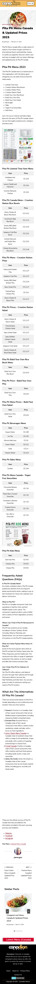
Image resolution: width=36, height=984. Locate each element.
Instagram (9, 838)
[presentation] (18, 902)
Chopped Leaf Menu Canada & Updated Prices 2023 (17, 918)
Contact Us (18, 975)
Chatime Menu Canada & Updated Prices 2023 (26, 872)
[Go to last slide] (7, 911)
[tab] (14, 931)
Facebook (8, 836)
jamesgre (6, 42)
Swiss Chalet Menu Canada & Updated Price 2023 (9, 872)
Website (8, 833)
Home (8, 971)
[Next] (28, 911)
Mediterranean (7, 24)
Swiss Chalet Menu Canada (15, 733)
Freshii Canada (10, 746)
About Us (15, 971)
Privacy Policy (25, 971)
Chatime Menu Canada (18, 844)
